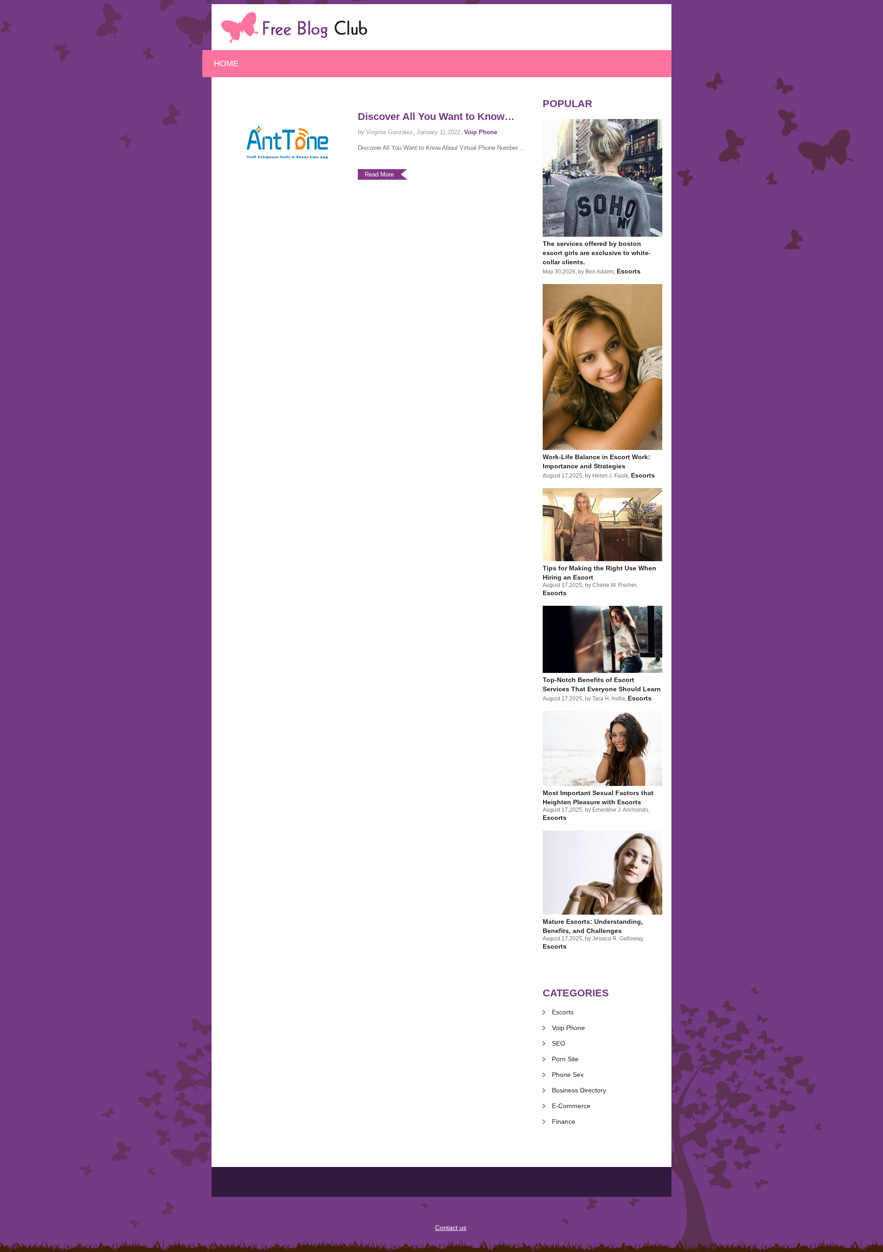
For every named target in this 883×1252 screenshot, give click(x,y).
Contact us (450, 1227)
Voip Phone (480, 132)
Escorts (629, 271)
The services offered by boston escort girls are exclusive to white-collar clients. (597, 253)
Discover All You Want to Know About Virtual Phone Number (431, 117)
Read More (379, 174)
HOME (226, 63)
